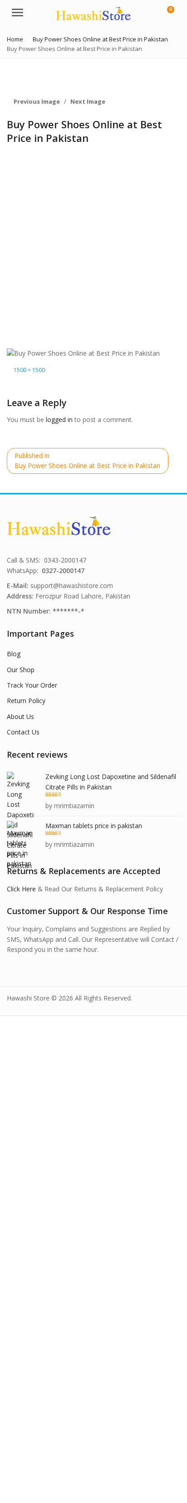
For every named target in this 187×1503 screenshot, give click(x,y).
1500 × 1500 (29, 370)
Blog (13, 653)
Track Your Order (32, 685)
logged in (59, 419)
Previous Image (37, 101)
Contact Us (23, 732)
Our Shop (20, 669)
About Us (20, 716)
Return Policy (26, 700)
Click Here (21, 889)
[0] (164, 13)
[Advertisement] (93, 249)
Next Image (87, 101)
